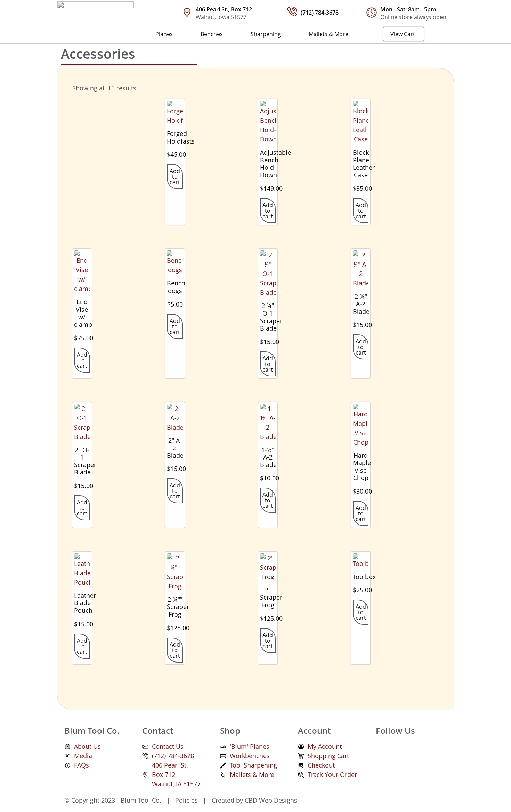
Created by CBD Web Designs (253, 800)
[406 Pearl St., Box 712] (187, 12)
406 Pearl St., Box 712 (224, 9)
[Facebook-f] (384, 750)
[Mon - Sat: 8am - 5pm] (371, 12)
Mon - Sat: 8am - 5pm (408, 9)
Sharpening (266, 34)
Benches (212, 34)
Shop (230, 730)
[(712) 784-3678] (292, 11)
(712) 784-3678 (320, 12)
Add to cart (175, 176)
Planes (164, 34)
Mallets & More (328, 34)
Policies (185, 800)
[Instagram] (403, 750)
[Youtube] (422, 750)
